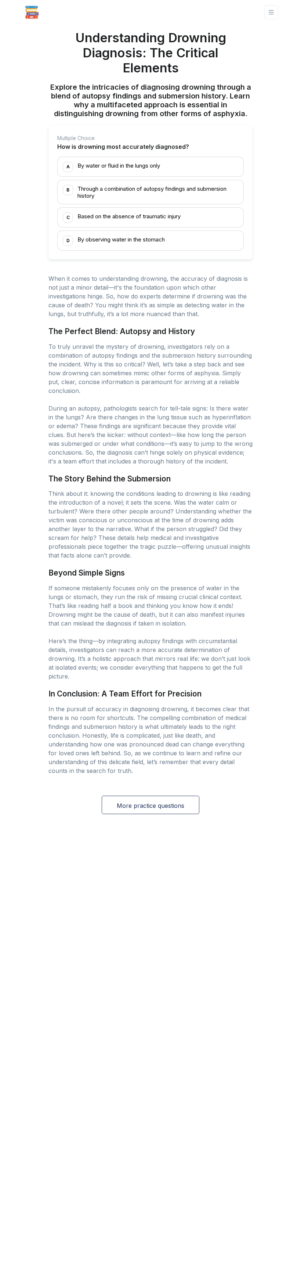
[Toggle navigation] (271, 12)
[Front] (32, 12)
